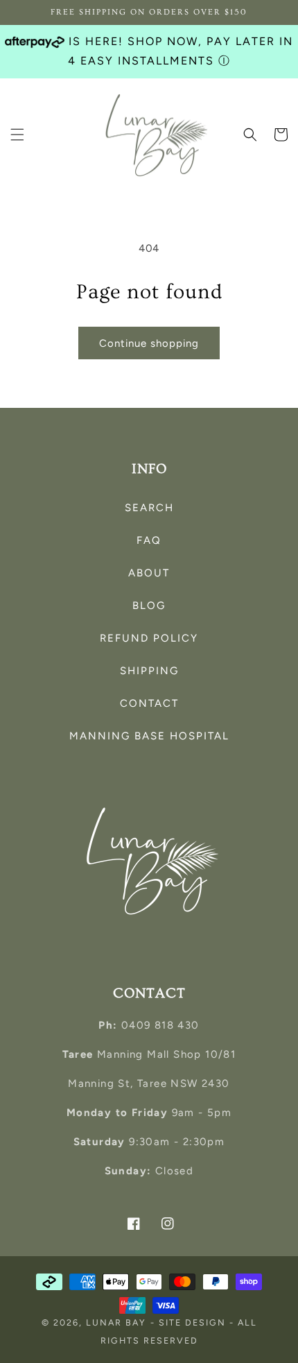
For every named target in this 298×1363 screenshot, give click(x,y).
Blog (149, 605)
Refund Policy (149, 638)
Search (149, 508)
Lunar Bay (116, 1322)
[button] (17, 134)
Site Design (192, 1322)
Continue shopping (149, 343)
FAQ (149, 540)
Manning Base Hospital (149, 736)
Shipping (149, 671)
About (149, 573)
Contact (149, 703)
